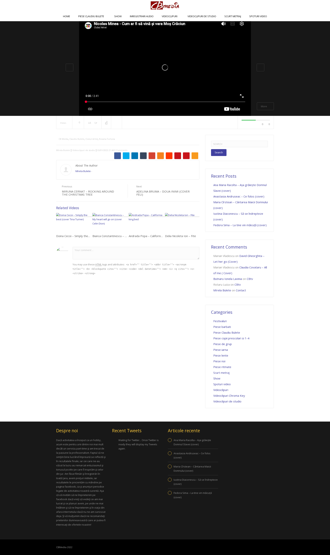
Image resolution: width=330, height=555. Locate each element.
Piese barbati (222, 327)
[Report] (116, 122)
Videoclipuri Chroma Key (229, 395)
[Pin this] (186, 155)
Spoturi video (258, 16)
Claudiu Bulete (76, 138)
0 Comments (120, 150)
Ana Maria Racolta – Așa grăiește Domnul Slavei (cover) (192, 442)
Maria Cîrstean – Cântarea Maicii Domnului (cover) (192, 468)
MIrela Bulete (63, 150)
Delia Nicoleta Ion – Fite (180, 236)
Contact (174, 26)
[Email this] (195, 155)
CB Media (63, 138)
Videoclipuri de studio (202, 16)
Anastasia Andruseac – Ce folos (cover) (238, 196)
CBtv (157, 26)
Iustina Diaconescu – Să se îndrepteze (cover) (196, 482)
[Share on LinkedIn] (134, 155)
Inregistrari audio (142, 16)
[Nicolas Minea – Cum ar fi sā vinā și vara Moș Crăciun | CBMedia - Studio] (165, 5)
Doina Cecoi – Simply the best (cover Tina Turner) (88, 236)
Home (66, 16)
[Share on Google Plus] (152, 155)
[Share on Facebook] (117, 155)
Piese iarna (220, 350)
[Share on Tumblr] (143, 155)
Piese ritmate (222, 367)
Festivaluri (220, 321)
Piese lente (220, 355)
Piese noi (219, 361)
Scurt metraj (232, 16)
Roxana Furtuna (107, 138)
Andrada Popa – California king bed (151, 236)
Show (118, 16)
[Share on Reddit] (169, 155)
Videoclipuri (170, 16)
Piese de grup (222, 344)
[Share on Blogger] (160, 155)
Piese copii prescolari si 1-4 (231, 338)
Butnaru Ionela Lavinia (227, 279)
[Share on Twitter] (126, 155)
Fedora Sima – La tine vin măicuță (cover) (240, 225)
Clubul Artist (91, 138)
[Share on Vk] (177, 155)
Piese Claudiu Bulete (91, 16)
